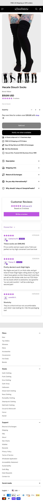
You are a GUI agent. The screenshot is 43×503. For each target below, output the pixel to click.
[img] (9, 235)
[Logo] (21, 9)
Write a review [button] (21, 214)
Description (10, 161)
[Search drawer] (36, 9)
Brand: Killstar (6, 91)
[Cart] (40, 9)
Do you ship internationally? (16, 181)
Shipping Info (11, 168)
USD (16, 490)
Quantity (5, 110)
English (4, 490)
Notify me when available (21, 132)
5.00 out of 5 (27, 206)
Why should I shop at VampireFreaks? (20, 188)
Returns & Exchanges (14, 175)
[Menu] (2, 9)
